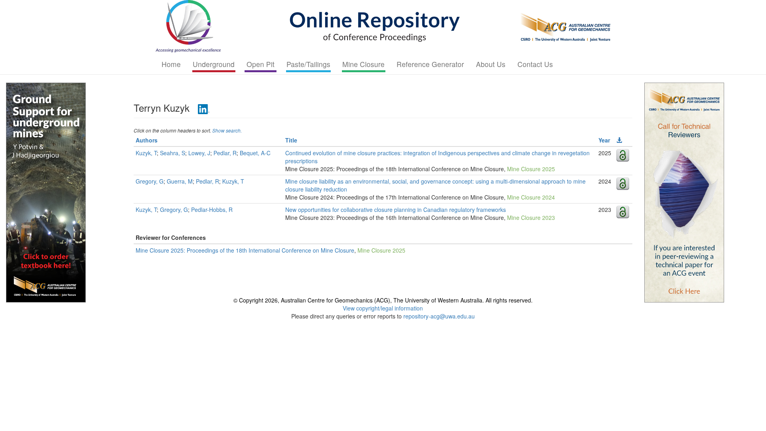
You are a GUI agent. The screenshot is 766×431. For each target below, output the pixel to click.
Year (604, 140)
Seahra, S (172, 153)
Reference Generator (430, 64)
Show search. (227, 130)
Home (171, 64)
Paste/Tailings (308, 64)
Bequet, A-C (255, 153)
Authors (147, 140)
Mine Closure (363, 64)
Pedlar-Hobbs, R (212, 210)
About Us (490, 64)
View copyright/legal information (383, 308)
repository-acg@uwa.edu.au (439, 316)
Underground (214, 64)
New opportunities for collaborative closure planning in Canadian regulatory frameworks (395, 210)
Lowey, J (199, 153)
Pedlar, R (225, 153)
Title (291, 140)
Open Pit (260, 64)
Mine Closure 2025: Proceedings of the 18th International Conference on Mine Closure (245, 250)
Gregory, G (150, 181)
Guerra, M (180, 181)
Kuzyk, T (146, 153)
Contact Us (535, 64)
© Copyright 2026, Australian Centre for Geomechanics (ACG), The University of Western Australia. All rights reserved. (383, 300)
